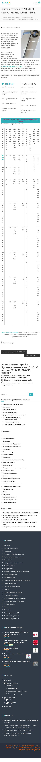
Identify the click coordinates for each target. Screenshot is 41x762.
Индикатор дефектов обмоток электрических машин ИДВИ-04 (21, 513)
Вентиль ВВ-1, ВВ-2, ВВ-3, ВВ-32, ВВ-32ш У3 (15, 520)
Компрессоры (6, 457)
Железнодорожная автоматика (12, 446)
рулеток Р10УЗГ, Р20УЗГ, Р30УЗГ (11, 66)
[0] (38, 3)
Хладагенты (6, 494)
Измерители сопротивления (11, 452)
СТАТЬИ (10, 700)
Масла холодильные (9, 462)
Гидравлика (6, 407)
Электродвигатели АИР (10, 497)
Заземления (6, 449)
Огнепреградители (10, 419)
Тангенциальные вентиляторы (12, 486)
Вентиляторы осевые (9, 438)
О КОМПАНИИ (10, 698)
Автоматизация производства (12, 404)
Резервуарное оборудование (11, 478)
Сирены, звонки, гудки (9, 412)
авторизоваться (6, 385)
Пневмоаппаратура (27, 17)
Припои (5, 476)
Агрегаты (5, 436)
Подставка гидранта (11, 422)
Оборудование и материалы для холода (15, 468)
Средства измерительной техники (13, 415)
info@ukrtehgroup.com (31, 746)
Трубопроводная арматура (10, 417)
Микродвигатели (8, 465)
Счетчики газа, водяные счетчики (13, 484)
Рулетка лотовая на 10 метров (10, 332)
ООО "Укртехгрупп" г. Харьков (11, 27)
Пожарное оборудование (10, 473)
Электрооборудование (9, 500)
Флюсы (5, 492)
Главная (8, 680)
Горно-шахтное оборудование (12, 444)
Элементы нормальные (9, 502)
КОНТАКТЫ (9, 707)
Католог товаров (14, 17)
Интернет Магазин (12, 683)
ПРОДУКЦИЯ (12, 703)
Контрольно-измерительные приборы (14, 460)
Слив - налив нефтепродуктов (13, 424)
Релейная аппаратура (9, 481)
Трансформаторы (8, 489)
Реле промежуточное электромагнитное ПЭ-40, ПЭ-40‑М (19, 527)
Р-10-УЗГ (8, 84)
